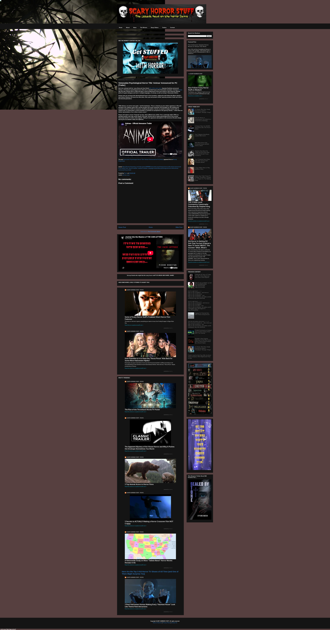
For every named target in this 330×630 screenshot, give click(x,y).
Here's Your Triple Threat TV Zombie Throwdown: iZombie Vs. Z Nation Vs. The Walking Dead (203, 178)
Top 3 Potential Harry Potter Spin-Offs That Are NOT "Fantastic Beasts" (202, 161)
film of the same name (155, 88)
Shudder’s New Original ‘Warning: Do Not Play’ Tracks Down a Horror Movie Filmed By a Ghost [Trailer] (203, 341)
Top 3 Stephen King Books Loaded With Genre (202, 135)
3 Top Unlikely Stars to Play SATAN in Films (202, 168)
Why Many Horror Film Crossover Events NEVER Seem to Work (202, 144)
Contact (172, 27)
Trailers (164, 27)
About (128, 27)
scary (128, 175)
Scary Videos (154, 27)
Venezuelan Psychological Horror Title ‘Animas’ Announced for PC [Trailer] (143, 159)
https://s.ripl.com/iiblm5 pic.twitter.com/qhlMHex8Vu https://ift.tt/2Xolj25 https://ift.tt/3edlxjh (203, 285)
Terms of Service (157, 622)
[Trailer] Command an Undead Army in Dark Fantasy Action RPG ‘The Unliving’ (203, 332)
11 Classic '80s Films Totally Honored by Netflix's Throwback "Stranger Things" (203, 111)
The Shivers (143, 27)
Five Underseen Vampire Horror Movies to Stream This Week (198, 45)
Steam (180, 89)
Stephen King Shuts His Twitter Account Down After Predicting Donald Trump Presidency (202, 153)
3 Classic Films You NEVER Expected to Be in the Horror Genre (202, 127)
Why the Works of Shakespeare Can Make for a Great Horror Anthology (203, 119)
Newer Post (122, 227)
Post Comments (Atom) (154, 231)
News (134, 27)
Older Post (179, 227)
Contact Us (174, 622)
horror (124, 175)
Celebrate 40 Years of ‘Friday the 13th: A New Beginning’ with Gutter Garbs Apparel (203, 276)
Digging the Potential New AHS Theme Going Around (202, 313)
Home (120, 27)
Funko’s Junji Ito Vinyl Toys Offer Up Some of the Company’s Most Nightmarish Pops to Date (199, 356)
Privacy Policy (166, 622)
